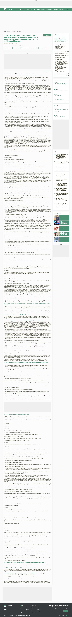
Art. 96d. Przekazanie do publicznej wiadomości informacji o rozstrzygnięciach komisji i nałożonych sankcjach (26, 362)
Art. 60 (56, 99)
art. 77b (17, 448)
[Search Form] (16, 9)
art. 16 (23, 107)
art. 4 (46, 496)
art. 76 (21, 436)
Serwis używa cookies (14, 615)
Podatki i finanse (29, 9)
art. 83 (21, 462)
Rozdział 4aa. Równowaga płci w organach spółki (60, 58)
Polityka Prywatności (20, 615)
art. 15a (21, 79)
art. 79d (37, 434)
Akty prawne (61, 9)
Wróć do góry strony (62, 615)
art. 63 (16, 136)
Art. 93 (56, 109)
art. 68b (50, 569)
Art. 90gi (62, 85)
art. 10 (46, 266)
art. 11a (26, 77)
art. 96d (26, 578)
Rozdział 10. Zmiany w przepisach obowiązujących (62, 73)
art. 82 (31, 460)
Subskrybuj (65, 610)
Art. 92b (62, 90)
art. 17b (45, 116)
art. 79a (12, 453)
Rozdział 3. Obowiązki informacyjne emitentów (62, 51)
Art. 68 (56, 83)
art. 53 (34, 128)
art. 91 (29, 452)
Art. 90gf (63, 84)
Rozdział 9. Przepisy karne (60, 71)
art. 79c (33, 434)
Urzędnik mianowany (38, 611)
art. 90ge (49, 419)
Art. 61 (59, 99)
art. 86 (18, 464)
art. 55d (34, 79)
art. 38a (26, 87)
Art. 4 (56, 90)
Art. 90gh (59, 85)
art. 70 (42, 80)
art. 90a (38, 444)
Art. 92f (63, 91)
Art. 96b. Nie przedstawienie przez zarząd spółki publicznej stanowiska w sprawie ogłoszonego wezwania (25, 314)
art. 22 (26, 323)
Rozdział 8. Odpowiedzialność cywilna (62, 70)
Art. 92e (60, 91)
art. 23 (32, 323)
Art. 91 (56, 113)
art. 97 (33, 563)
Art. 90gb (59, 83)
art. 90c (33, 416)
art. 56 (39, 79)
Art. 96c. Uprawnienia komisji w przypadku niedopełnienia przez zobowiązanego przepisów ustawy (24, 320)
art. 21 (18, 323)
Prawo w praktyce (36, 9)
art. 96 (10, 307)
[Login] (67, 9)
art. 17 (9, 110)
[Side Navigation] (15, 9)
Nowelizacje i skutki (49, 9)
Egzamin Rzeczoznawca (39, 609)
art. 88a (37, 456)
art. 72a (22, 452)
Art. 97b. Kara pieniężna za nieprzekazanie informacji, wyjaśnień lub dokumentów (20, 567)
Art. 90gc (63, 83)
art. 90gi (5, 419)
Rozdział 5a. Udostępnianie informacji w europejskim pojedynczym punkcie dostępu (61, 64)
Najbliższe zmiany (58, 105)
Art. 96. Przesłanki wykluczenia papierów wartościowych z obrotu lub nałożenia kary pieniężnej (23, 75)
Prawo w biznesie (22, 9)
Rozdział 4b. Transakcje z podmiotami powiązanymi (62, 60)
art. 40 (38, 88)
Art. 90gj (66, 85)
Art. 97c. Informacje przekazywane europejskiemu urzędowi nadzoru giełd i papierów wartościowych (24, 573)
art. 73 (26, 440)
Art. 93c (66, 109)
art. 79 (49, 452)
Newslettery (21, 610)
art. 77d (28, 432)
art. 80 (32, 316)
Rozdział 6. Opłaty (58, 66)
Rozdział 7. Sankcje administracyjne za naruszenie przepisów (12, 31)
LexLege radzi (57, 213)
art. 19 (8, 323)
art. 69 (30, 471)
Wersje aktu (17, 47)
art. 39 (24, 88)
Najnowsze (56, 151)
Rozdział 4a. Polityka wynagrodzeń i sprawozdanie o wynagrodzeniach (62, 56)
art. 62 (36, 80)
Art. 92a (59, 90)
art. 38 (24, 86)
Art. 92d (56, 91)
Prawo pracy (43, 9)
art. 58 (13, 80)
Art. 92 (59, 95)
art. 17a (39, 116)
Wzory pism (56, 9)
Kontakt (21, 612)
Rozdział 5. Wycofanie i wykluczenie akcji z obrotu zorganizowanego (62, 62)
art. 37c (35, 119)
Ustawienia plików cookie (27, 615)
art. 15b (18, 113)
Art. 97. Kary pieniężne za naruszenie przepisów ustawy (15, 421)
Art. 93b (63, 109)
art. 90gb (34, 419)
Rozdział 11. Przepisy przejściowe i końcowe (62, 75)
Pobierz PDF (44, 47)
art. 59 (19, 80)
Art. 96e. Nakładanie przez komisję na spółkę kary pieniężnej (16, 414)
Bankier (33, 610)
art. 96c (26, 366)
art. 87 (45, 532)
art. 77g (29, 456)
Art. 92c (66, 90)
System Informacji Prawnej (27, 609)
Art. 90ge (59, 84)
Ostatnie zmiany (58, 80)
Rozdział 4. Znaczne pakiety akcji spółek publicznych (61, 53)
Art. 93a (59, 109)
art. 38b (6, 88)
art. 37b (30, 83)
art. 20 (26, 79)
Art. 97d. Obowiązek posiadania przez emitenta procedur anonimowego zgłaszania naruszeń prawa (24, 579)
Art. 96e (56, 87)
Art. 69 (56, 95)
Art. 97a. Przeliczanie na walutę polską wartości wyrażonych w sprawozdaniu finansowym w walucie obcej (25, 562)
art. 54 (29, 79)
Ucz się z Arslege (35, 47)
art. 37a (24, 83)
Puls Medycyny (34, 612)
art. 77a (29, 430)
